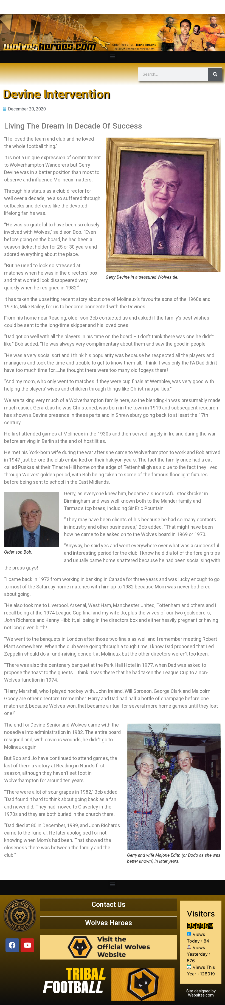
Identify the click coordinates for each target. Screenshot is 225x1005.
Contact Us (108, 905)
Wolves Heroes (108, 923)
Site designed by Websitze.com (201, 993)
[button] (112, 56)
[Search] (215, 74)
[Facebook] (12, 945)
